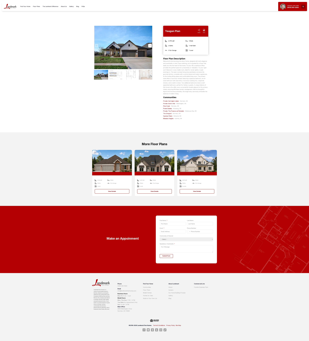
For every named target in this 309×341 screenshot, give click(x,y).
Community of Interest (166, 236)
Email (161, 228)
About (170, 287)
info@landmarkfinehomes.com (127, 291)
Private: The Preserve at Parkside (173, 111)
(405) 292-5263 (122, 286)
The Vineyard (167, 113)
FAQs (83, 6)
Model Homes (147, 293)
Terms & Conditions (159, 325)
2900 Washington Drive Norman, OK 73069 (125, 310)
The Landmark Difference (50, 6)
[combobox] (188, 231)
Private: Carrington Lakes (171, 101)
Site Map (178, 325)
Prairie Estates (167, 108)
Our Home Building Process (177, 293)
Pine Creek (166, 106)
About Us (64, 6)
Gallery (71, 6)
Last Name (190, 220)
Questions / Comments (166, 244)
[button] (150, 45)
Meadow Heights (168, 118)
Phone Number (191, 228)
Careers (171, 290)
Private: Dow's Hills (169, 103)
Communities (147, 287)
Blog (77, 6)
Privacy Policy (170, 325)
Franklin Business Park (201, 287)
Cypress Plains (167, 116)
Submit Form (166, 256)
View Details (112, 191)
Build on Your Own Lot (150, 298)
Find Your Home (25, 6)
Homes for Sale (148, 295)
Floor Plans (36, 6)
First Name (163, 220)
